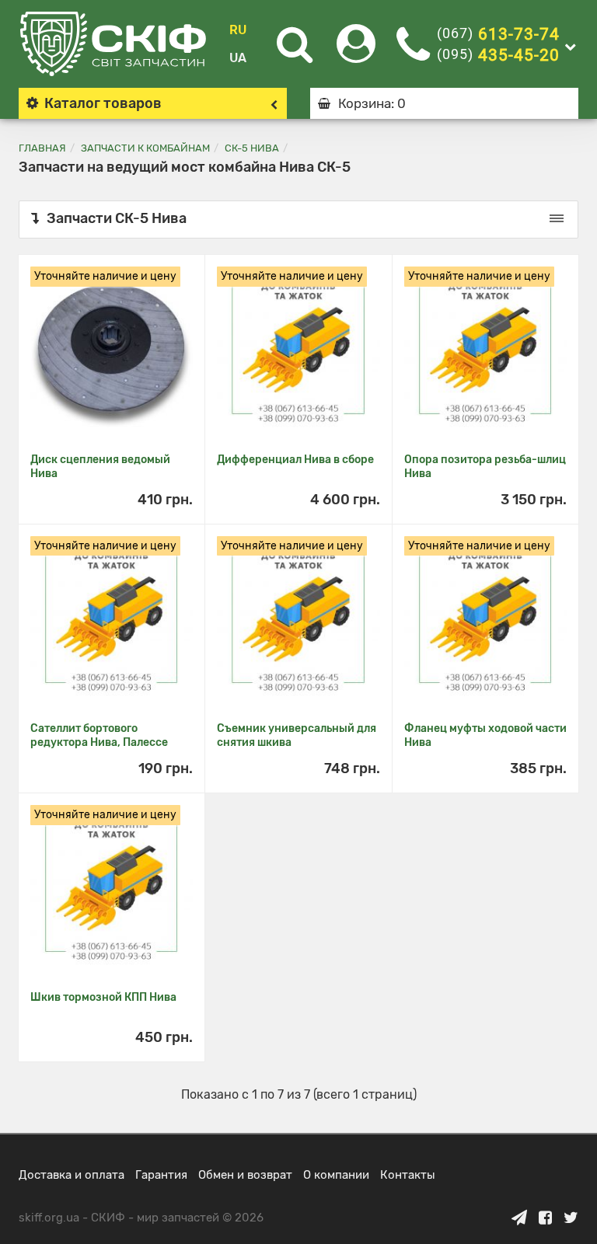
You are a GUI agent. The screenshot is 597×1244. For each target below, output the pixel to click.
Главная (42, 148)
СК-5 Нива (252, 148)
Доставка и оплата (71, 1175)
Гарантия (161, 1175)
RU (237, 30)
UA (237, 58)
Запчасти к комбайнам (145, 148)
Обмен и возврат (245, 1175)
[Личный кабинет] (356, 53)
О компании (336, 1175)
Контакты (407, 1175)
